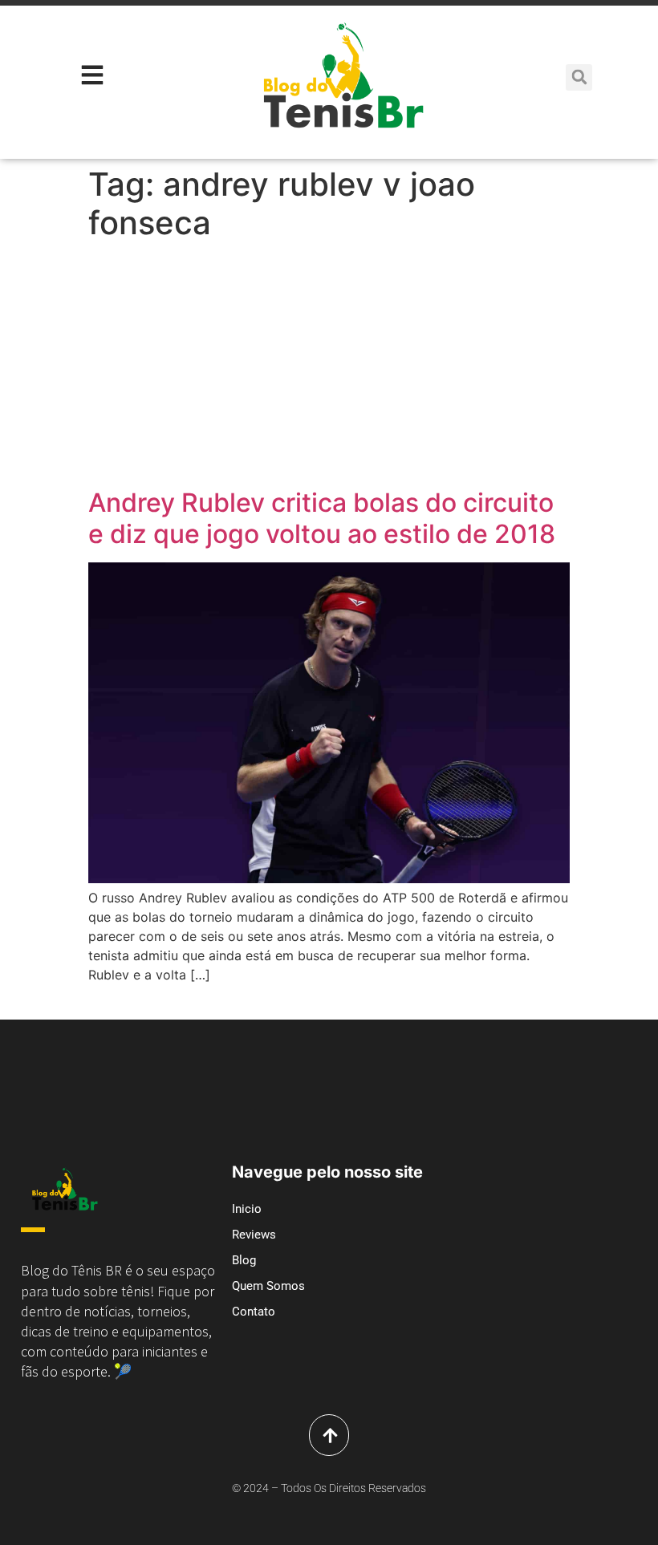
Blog (244, 1260)
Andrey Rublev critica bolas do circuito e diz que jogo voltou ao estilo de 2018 (321, 518)
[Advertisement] (329, 367)
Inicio (247, 1209)
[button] (579, 77)
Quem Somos (268, 1286)
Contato (253, 1311)
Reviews (254, 1234)
